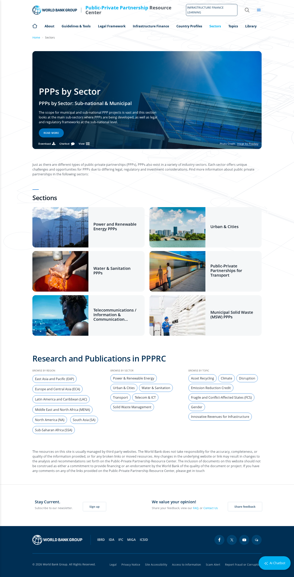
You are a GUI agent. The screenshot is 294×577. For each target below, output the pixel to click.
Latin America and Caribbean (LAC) (61, 399)
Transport (120, 397)
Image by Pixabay (247, 143)
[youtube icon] (244, 540)
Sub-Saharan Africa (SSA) (53, 430)
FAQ (195, 508)
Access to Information (186, 564)
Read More (51, 133)
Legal (113, 564)
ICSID (144, 539)
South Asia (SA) (84, 420)
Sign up (94, 506)
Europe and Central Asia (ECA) (57, 389)
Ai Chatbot (277, 563)
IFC (120, 539)
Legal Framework (112, 26)
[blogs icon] (257, 540)
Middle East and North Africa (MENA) (62, 409)
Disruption (247, 378)
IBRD (101, 539)
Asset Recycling (202, 378)
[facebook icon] (219, 540)
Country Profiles (189, 26)
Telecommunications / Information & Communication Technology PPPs (114, 315)
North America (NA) (49, 420)
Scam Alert (213, 564)
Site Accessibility (156, 564)
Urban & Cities (224, 226)
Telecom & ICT (145, 397)
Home (34, 26)
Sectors (215, 26)
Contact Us (210, 508)
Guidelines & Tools (76, 26)
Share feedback (245, 506)
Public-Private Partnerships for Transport (226, 270)
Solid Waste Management (132, 407)
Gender (196, 407)
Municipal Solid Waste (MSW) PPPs (231, 314)
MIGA (131, 539)
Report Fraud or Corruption (243, 564)
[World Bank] (57, 540)
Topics (233, 26)
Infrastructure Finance (151, 26)
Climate (226, 378)
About (49, 26)
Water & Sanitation (156, 388)
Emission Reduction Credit (211, 388)
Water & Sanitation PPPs (112, 270)
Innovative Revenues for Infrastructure (220, 416)
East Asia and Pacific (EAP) (54, 379)
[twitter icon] (232, 540)
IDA (111, 539)
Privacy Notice (130, 564)
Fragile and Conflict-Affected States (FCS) (221, 397)
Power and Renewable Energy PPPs (115, 226)
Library (251, 26)
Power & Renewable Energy (133, 378)
